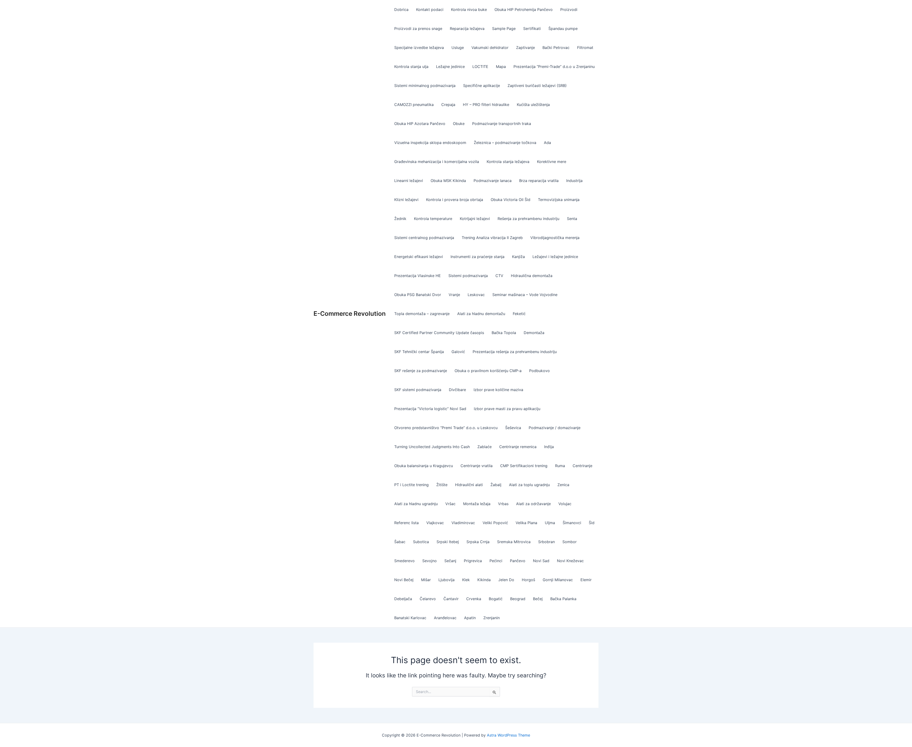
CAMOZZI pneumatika (414, 104)
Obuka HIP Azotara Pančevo (419, 123)
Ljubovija (446, 579)
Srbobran (546, 541)
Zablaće (484, 446)
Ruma (560, 465)
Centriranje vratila (477, 465)
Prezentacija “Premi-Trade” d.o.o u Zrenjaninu (554, 66)
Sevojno (429, 560)
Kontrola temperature (433, 218)
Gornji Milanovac (558, 579)
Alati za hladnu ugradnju (416, 503)
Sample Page (504, 28)
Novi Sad (541, 560)
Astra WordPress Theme (508, 735)
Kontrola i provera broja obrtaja (454, 199)
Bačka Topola (504, 332)
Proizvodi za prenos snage (418, 28)
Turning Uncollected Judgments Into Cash (432, 446)
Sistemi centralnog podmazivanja (424, 237)
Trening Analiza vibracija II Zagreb (492, 237)
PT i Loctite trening (411, 484)
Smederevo (404, 560)
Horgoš (528, 579)
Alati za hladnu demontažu (481, 313)
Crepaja (448, 104)
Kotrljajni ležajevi (475, 218)
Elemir (586, 579)
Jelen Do (506, 579)
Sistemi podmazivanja (468, 275)
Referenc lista (406, 522)
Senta (572, 218)
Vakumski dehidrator (489, 47)
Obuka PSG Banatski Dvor (417, 294)
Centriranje (582, 465)
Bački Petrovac (556, 47)
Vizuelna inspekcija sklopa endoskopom (430, 142)
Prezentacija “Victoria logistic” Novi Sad (430, 408)
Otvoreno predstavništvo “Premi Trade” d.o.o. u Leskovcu (446, 427)
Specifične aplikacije (481, 85)
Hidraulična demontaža (531, 275)
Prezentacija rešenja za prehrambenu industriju (515, 351)
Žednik (400, 218)
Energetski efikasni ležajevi (418, 256)
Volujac (564, 503)
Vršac (450, 503)
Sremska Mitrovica (514, 541)
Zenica (563, 484)
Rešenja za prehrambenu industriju (528, 218)
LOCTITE (480, 66)
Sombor (569, 541)
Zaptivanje (525, 47)
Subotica (421, 541)
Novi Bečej (403, 579)
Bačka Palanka (563, 598)
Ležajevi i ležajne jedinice (555, 256)
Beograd (517, 598)
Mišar (426, 579)
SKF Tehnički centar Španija (419, 351)
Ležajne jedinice (450, 66)
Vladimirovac (463, 522)
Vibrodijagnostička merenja (555, 237)
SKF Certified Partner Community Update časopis (439, 332)
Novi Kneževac (570, 560)
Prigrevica (473, 560)
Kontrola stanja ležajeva (508, 161)
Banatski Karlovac (410, 617)
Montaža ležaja (476, 503)
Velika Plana (526, 522)
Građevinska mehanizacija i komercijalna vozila (436, 161)
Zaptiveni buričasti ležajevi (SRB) (537, 85)
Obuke (459, 123)
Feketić (519, 313)
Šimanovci (572, 522)
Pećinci (495, 560)
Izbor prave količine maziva (498, 389)
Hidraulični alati (469, 484)
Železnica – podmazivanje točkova (505, 142)
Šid (591, 522)
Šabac (399, 541)
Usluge (457, 47)
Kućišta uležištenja (533, 104)
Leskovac (476, 294)
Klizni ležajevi (406, 199)
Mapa (501, 66)
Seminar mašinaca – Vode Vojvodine (524, 294)
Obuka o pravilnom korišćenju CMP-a (488, 370)
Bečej (538, 598)
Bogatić (496, 598)
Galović (458, 351)
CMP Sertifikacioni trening (523, 465)
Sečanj (450, 560)
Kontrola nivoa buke (469, 9)
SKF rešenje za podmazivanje (420, 370)
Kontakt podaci (429, 9)
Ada (547, 142)
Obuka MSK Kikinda (448, 180)
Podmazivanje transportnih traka (501, 123)
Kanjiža (518, 256)
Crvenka (473, 598)
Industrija (574, 180)
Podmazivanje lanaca (493, 180)
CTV (499, 275)
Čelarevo (428, 598)
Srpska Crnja (477, 541)
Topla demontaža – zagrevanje (422, 313)
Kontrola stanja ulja (411, 66)
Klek (466, 579)
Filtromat (585, 47)
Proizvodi (568, 9)
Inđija (549, 446)
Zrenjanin (491, 617)
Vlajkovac (435, 522)
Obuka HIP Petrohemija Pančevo (523, 9)
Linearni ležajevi (408, 180)
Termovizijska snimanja (559, 199)
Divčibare (457, 389)
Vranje (454, 294)
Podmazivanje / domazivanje (554, 427)
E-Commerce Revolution (350, 313)
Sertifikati (532, 28)
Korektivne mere (551, 161)
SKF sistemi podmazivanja (417, 389)
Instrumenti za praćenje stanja (477, 256)
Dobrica (401, 9)
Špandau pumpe (563, 28)
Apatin (470, 617)
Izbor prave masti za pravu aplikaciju (507, 408)
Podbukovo (539, 370)
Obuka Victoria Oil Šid (510, 199)
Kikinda (484, 579)
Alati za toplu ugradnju (529, 484)
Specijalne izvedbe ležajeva (419, 47)
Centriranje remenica (518, 446)
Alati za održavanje (533, 503)
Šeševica (513, 427)
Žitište (441, 484)
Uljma (550, 522)
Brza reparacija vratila (539, 180)
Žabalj (495, 484)
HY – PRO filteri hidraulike (486, 104)
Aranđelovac (445, 617)
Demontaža (534, 332)
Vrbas (503, 503)
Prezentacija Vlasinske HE (417, 275)
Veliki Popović (495, 522)
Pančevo (517, 560)
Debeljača (403, 598)
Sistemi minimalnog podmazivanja (425, 85)
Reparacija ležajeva (467, 28)
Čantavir (451, 598)
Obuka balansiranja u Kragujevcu (423, 465)
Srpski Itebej (448, 541)
